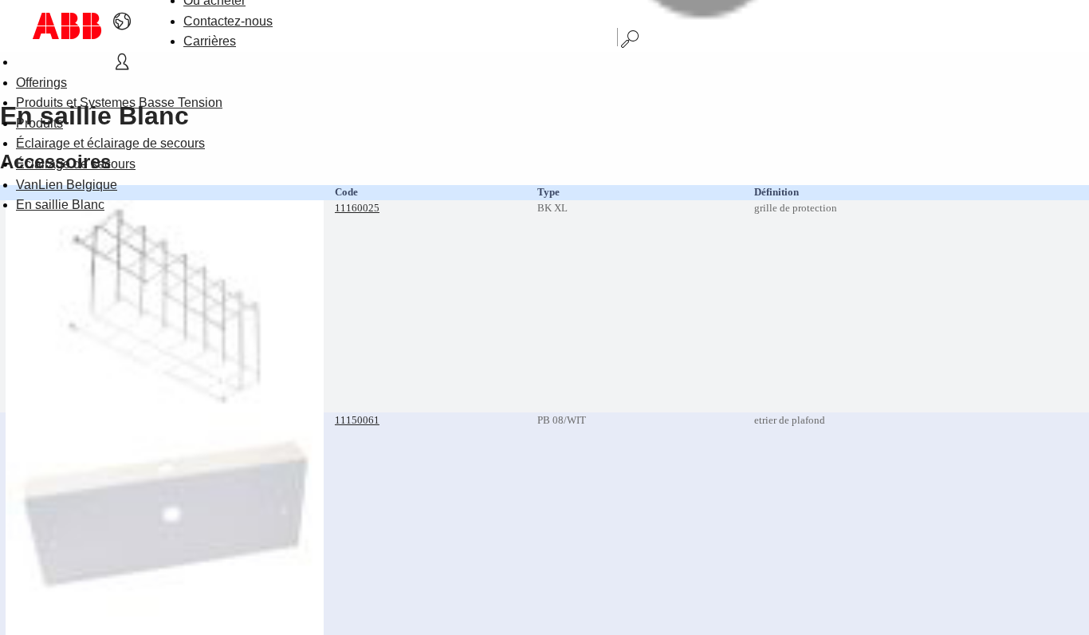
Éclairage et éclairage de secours (110, 143)
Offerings (41, 82)
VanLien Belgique (66, 184)
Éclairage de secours (76, 164)
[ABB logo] (67, 26)
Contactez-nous (228, 21)
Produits (39, 123)
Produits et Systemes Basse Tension (119, 102)
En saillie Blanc (60, 204)
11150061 (357, 420)
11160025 (357, 208)
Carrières (209, 41)
